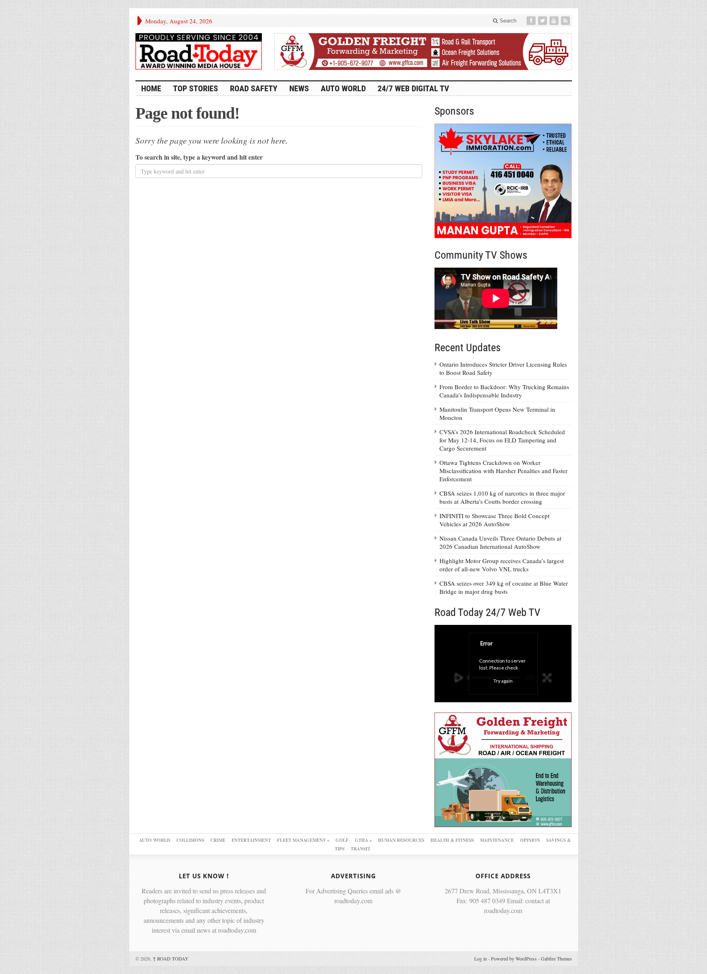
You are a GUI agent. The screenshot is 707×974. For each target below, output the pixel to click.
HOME (151, 88)
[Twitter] (543, 20)
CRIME (217, 840)
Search (507, 21)
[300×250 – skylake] (503, 180)
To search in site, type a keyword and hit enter (199, 157)
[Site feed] (566, 20)
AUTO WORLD (343, 88)
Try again (503, 681)
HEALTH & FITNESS (452, 840)
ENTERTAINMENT (251, 840)
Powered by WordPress (514, 958)
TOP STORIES (195, 88)
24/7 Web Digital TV (413, 88)
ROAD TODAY (171, 958)
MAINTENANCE (497, 840)
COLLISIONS (190, 840)
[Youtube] (555, 20)
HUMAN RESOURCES (401, 840)
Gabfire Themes (556, 958)
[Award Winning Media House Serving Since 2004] (198, 51)
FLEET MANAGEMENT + (303, 840)
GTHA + (363, 840)
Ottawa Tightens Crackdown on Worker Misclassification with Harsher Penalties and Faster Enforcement (503, 470)
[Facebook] (532, 20)
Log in (480, 958)
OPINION (530, 840)
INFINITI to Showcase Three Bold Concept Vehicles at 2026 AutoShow (494, 520)
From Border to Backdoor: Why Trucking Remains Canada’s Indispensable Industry (504, 391)
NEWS (299, 88)
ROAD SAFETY (253, 88)
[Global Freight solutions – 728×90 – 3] (423, 50)
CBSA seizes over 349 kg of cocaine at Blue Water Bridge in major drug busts (503, 587)
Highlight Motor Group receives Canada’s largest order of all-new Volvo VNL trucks (501, 565)
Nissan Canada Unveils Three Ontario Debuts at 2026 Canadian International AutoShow (500, 542)
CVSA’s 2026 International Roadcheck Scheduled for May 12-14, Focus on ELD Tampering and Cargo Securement (502, 440)
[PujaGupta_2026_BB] (503, 768)
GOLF (342, 840)
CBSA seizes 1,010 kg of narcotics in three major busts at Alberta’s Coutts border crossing (502, 497)
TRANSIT (360, 848)
